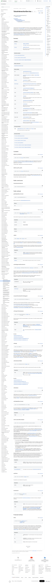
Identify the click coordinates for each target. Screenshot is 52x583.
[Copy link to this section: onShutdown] (19, 387)
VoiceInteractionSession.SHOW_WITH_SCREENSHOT (21, 409)
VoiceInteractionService (18, 65)
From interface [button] (23, 147)
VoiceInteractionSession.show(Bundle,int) (21, 384)
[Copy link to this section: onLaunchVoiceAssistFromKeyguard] (28, 296)
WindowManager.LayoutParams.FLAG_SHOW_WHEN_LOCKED (22, 307)
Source (13, 570)
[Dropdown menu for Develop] (18, 1)
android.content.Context (18, 19)
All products (41, 577)
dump (18, 128)
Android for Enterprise (15, 567)
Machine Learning (21, 567)
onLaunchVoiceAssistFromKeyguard (28, 88)
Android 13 (33, 571)
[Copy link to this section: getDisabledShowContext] (24, 194)
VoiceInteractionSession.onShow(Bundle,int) (21, 338)
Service (19, 16)
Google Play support (47, 569)
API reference (24, 8)
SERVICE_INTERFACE (26, 43)
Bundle (32, 92)
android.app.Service (21, 55)
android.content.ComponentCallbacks (25, 147)
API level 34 (41, 311)
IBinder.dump (16, 529)
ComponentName (22, 213)
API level (2, 15)
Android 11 (33, 574)
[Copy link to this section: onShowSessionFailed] (22, 360)
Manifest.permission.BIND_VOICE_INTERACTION (26, 161)
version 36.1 (41, 419)
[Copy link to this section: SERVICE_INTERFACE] (22, 154)
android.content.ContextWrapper (20, 20)
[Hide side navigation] (10, 581)
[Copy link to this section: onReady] (18, 343)
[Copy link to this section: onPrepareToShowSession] (24, 311)
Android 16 (33, 567)
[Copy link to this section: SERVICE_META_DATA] (23, 167)
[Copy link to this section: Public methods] (21, 191)
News (12, 571)
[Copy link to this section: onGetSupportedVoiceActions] (26, 264)
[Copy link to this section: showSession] (19, 490)
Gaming (20, 566)
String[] (32, 128)
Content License (34, 550)
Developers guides (41, 569)
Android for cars (27, 571)
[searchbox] (5, 7)
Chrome (26, 577)
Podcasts (13, 574)
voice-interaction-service (36, 175)
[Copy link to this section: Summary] (19, 38)
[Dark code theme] (42, 156)
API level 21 (41, 154)
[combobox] (30, 1)
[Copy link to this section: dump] (16, 517)
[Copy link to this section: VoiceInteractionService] (23, 183)
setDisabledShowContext (27, 108)
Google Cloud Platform (35, 577)
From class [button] (19, 55)
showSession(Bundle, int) (18, 351)
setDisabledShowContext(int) (25, 200)
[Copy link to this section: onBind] (17, 235)
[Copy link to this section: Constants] (19, 151)
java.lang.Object (16, 18)
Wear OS (26, 568)
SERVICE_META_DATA (26, 47)
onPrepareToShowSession (27, 92)
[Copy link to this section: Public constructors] (23, 180)
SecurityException (17, 469)
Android (13, 566)
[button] (5, 14)
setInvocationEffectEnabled (27, 112)
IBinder (15, 80)
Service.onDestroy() (17, 354)
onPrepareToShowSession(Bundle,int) (20, 381)
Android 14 (33, 570)
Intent (25, 45)
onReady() (30, 353)
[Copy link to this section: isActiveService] (20, 209)
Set (14, 83)
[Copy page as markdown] (35, 11)
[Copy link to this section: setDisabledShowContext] (24, 401)
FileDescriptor (21, 128)
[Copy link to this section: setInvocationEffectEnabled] (25, 419)
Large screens (27, 567)
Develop (20, 8)
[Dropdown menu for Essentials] (12, 1)
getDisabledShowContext (27, 71)
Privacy (19, 571)
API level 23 (41, 401)
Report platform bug (47, 566)
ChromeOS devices (27, 569)
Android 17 (33, 566)
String (15, 43)
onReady (24, 96)
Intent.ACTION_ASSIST (33, 430)
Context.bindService (26, 253)
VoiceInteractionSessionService (19, 34)
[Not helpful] (42, 8)
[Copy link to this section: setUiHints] (18, 473)
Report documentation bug (47, 568)
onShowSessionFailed (26, 100)
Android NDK (40, 573)
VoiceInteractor (21, 28)
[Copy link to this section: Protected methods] (23, 514)
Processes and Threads (19, 247)
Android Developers (16, 8)
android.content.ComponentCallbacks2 (25, 59)
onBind (24, 80)
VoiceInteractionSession (35, 122)
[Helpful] (41, 8)
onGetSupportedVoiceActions (27, 83)
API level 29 (41, 264)
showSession (25, 120)
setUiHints (25, 117)
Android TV (26, 572)
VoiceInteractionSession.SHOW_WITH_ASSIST (29, 408)
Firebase (29, 577)
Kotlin (39, 12)
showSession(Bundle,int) (18, 335)
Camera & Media (21, 570)
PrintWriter (27, 128)
